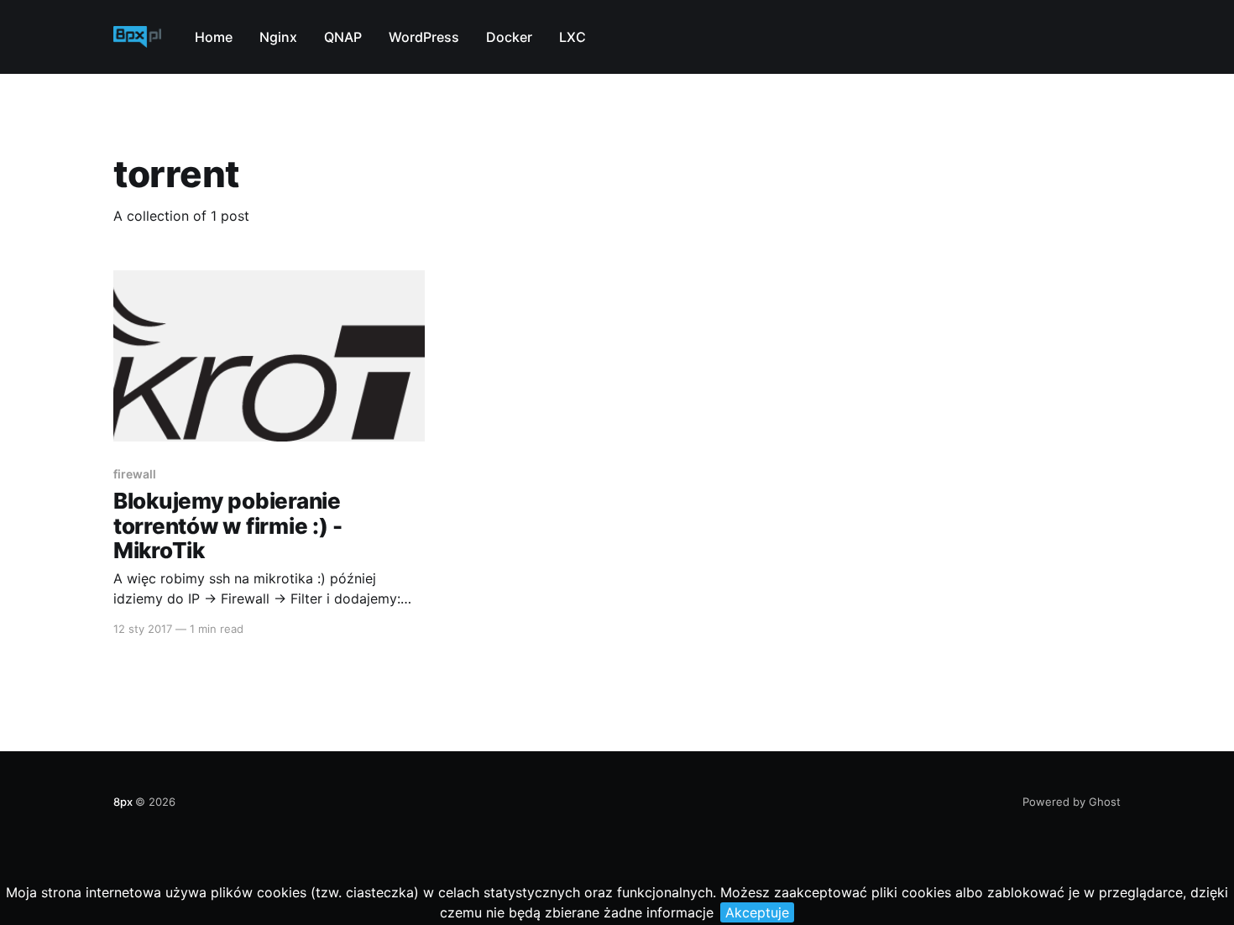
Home (214, 37)
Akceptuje (757, 912)
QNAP (343, 37)
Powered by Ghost (1071, 801)
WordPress (424, 37)
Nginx (278, 37)
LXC (572, 37)
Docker (509, 37)
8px (122, 801)
